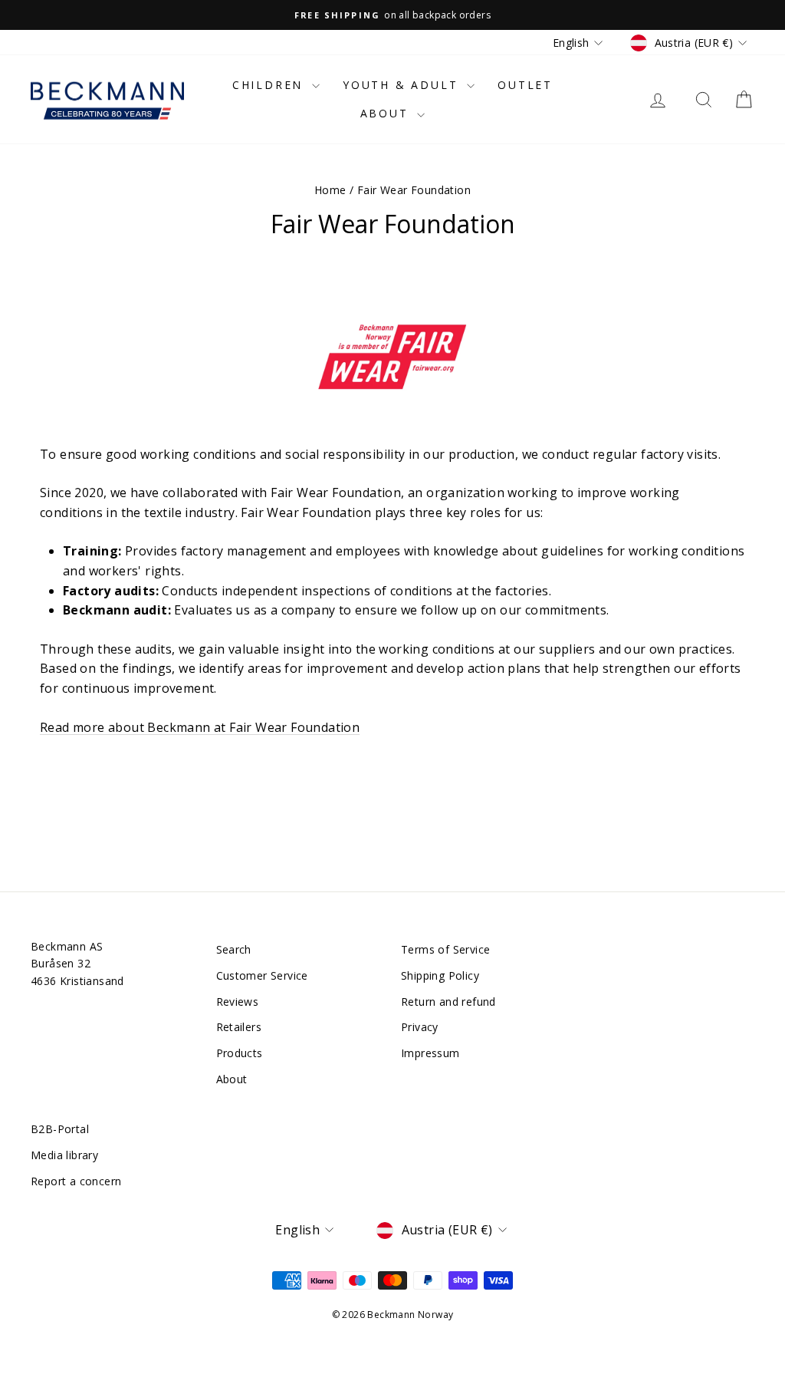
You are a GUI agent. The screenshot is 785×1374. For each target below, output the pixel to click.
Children (270, 84)
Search (233, 949)
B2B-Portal (60, 1129)
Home (330, 190)
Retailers (239, 1027)
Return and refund (448, 1001)
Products (239, 1053)
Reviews (237, 1001)
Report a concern (76, 1181)
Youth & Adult (403, 84)
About (387, 113)
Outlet (525, 84)
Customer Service (262, 975)
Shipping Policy (440, 975)
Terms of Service (445, 949)
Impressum (430, 1053)
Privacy (419, 1027)
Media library (64, 1155)
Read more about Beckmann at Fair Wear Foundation (200, 727)
